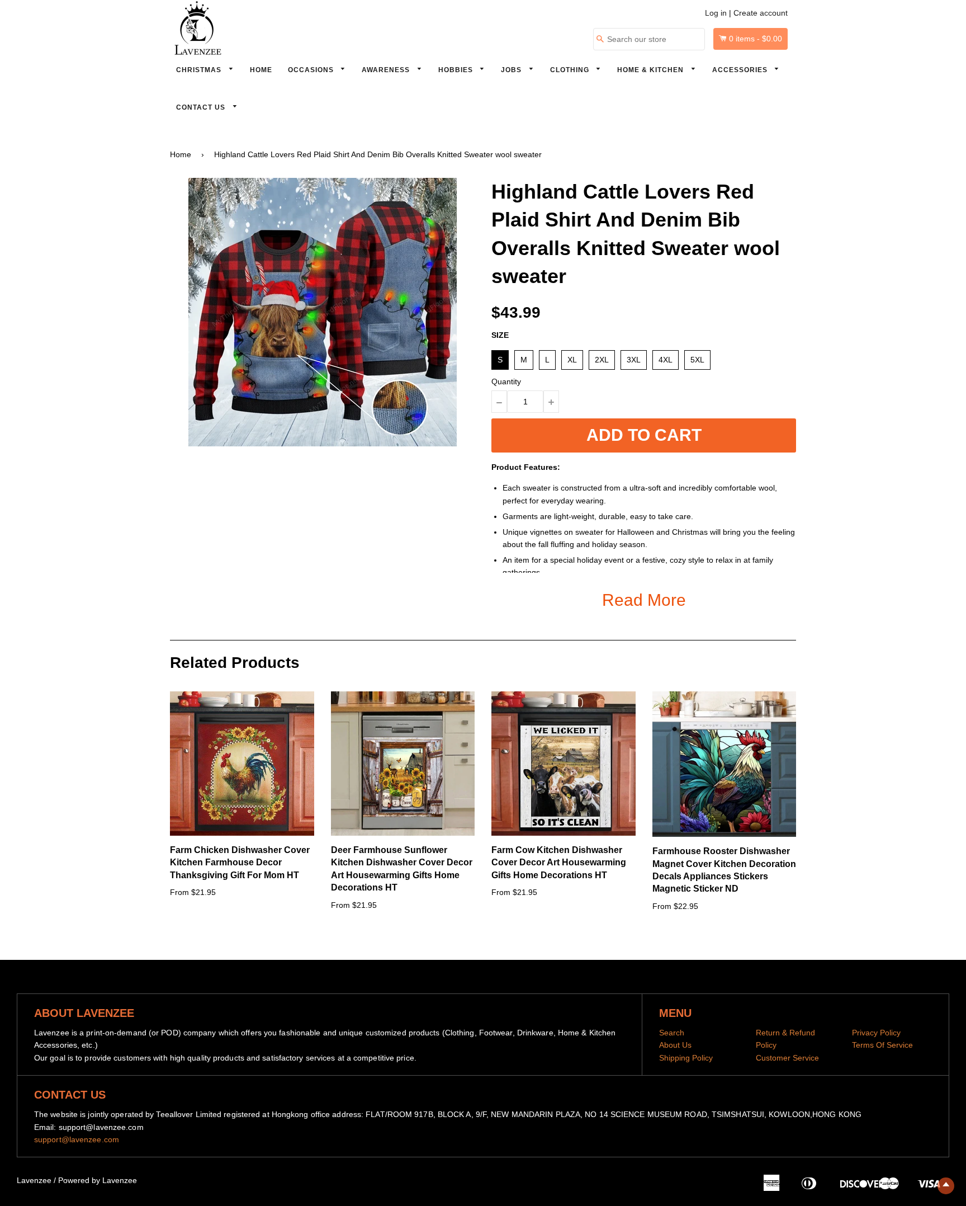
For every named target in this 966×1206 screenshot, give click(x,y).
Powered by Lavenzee (97, 1180)
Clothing (570, 70)
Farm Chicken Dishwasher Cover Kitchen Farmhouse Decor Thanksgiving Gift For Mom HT (240, 862)
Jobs (512, 70)
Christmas (200, 70)
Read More (644, 600)
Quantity (506, 381)
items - (755, 38)
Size (500, 335)
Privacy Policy (876, 1032)
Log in (716, 12)
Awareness (387, 70)
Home (261, 70)
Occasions (312, 70)
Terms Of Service (882, 1044)
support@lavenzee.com (76, 1139)
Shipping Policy (686, 1057)
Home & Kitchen (651, 70)
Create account (760, 12)
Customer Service (787, 1057)
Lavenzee (34, 1180)
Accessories (741, 70)
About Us (675, 1044)
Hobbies (456, 70)
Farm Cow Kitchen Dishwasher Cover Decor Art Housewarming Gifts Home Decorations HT (558, 862)
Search (671, 1032)
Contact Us (202, 107)
